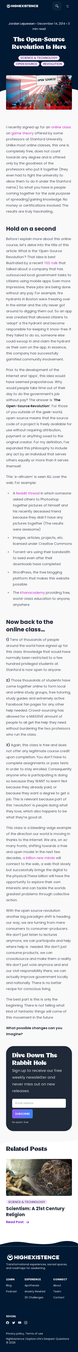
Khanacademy (33, 592)
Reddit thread (28, 493)
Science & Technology (39, 58)
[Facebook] (7, 1322)
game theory (22, 133)
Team (57, 1291)
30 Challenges (34, 1297)
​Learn (10, 1279)
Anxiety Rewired (35, 1291)
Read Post (15, 1222)
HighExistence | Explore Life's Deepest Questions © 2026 (37, 1340)
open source (26, 64)
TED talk (51, 263)
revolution (52, 64)
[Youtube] (19, 1322)
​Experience (33, 1279)
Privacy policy (15, 1333)
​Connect (60, 1279)
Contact (58, 1297)
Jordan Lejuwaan (21, 23)
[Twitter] (13, 1322)
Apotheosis (32, 1285)
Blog (9, 1285)
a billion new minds (39, 857)
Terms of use (34, 1333)
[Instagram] (25, 1322)
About (57, 1285)
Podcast (11, 1291)
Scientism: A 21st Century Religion (35, 1211)
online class (61, 127)
